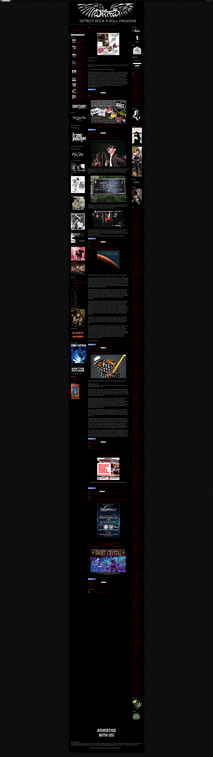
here (124, 745)
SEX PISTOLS (136, 527)
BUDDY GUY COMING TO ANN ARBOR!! (99, 352)
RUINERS (135, 488)
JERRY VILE (136, 393)
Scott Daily (135, 559)
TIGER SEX (135, 591)
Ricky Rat (135, 497)
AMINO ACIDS (136, 232)
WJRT (134, 660)
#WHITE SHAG (136, 221)
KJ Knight (135, 410)
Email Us (84, 24)
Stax (134, 565)
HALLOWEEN (136, 381)
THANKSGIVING (106, 583)
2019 (73, 294)
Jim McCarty (136, 404)
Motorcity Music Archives (136, 95)
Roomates (135, 517)
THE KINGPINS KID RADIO (95, 448)
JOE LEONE (97, 134)
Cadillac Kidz (136, 280)
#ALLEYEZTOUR (136, 210)
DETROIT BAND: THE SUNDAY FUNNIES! (80, 78)
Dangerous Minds (137, 79)
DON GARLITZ (136, 313)
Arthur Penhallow (136, 244)
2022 (73, 278)
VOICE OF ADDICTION (135, 650)
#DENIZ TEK (136, 215)
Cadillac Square (136, 281)
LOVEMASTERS (111, 243)
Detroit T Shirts (136, 329)
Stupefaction (135, 104)
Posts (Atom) (96, 589)
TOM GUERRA (136, 597)
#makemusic (136, 224)
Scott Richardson (136, 562)
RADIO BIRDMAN (137, 448)
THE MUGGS (136, 585)
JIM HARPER (136, 395)
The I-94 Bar (135, 105)
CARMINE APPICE (137, 270)
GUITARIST (102, 443)
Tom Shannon (136, 635)
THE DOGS (135, 581)
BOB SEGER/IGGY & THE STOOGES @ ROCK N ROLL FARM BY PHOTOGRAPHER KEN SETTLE (78, 64)
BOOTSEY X (93, 243)
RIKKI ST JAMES (137, 458)
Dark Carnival (136, 321)
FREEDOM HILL (136, 358)
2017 (73, 297)
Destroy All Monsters (137, 324)
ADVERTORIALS (136, 229)
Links (88, 24)
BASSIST (135, 245)
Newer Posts (91, 586)
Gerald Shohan (99, 243)
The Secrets (135, 627)
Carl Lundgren (136, 285)
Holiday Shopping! (75, 379)
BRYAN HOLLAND (137, 253)
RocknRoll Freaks (137, 100)
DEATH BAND (136, 299)
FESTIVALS (135, 346)
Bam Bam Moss (136, 256)
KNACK (134, 412)
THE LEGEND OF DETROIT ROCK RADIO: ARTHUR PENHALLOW (80, 91)
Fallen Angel (135, 360)
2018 (73, 296)
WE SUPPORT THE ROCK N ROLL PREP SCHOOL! (102, 97)
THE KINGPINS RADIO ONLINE (108, 454)
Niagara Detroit (136, 437)
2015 (73, 301)
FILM (134, 349)
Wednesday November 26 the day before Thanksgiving (108, 546)
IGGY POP (135, 387)
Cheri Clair (135, 288)
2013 (73, 305)
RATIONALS (135, 450)
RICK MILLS (135, 454)
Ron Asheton (136, 516)
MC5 (134, 427)
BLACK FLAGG (136, 248)
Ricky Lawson (136, 496)
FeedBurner (137, 69)
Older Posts (126, 586)
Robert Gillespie (136, 502)
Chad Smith (135, 286)
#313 (134, 208)
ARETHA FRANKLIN (137, 234)
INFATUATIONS (136, 389)
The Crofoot (135, 613)
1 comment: (95, 491)
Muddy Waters (136, 434)
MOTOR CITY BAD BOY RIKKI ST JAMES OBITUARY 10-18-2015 (80, 73)
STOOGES (135, 549)
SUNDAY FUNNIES (137, 551)
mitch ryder (135, 679)
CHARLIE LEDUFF (137, 273)
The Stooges (135, 633)
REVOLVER (135, 453)
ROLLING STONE (137, 476)
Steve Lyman (136, 569)
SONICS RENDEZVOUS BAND (136, 531)
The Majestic (136, 621)
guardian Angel (136, 672)
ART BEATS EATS (137, 236)
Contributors (112, 24)
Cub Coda (135, 297)
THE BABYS (135, 578)
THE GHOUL (136, 583)
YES (134, 663)
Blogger (121, 748)
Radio (134, 491)
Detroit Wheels (136, 330)
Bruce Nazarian (136, 269)
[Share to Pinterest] (105, 92)
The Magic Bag (136, 619)
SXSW (134, 554)
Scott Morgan (136, 561)
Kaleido (134, 413)
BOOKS (135, 250)
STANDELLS (136, 540)
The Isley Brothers (137, 616)
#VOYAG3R (135, 220)
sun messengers (136, 687)
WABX (134, 653)
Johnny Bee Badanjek (135, 88)
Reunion (135, 493)
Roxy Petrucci (136, 519)
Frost (134, 365)
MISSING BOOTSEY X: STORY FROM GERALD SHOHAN (104, 137)
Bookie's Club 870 (137, 77)
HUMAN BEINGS (136, 384)
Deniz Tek (135, 80)
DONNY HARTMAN (137, 315)
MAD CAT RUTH (136, 422)
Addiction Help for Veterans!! (137, 75)
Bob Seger (135, 264)
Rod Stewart (135, 514)
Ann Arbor (93, 443)
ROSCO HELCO (136, 479)
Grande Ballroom (136, 377)
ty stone (135, 692)
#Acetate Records (137, 212)
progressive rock (136, 680)
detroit (134, 668)
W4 (134, 652)
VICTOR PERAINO (137, 640)
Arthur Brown (136, 242)
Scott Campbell (136, 557)
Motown (134, 430)
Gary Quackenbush (137, 374)
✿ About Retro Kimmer (137, 122)
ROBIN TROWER (137, 466)
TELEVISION (136, 577)
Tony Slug (135, 636)
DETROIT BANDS (137, 305)
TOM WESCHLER (137, 599)
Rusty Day (135, 522)
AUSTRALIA (135, 237)
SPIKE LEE (135, 534)
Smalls (134, 564)
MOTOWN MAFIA (91, 494)
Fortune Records (136, 361)
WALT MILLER (136, 655)
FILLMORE (135, 347)
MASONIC (135, 426)
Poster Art (135, 443)
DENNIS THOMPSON (136, 303)
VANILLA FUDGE (136, 638)
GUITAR (92, 349)
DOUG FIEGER (136, 316)
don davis (135, 671)
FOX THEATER (136, 352)
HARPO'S (135, 382)
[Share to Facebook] (104, 92)
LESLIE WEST (136, 421)
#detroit (134, 223)
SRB (134, 535)
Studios (134, 570)
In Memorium (99, 24)
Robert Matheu (136, 503)
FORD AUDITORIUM (137, 351)
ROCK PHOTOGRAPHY (136, 470)
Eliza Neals (135, 344)
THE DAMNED (136, 580)
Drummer (135, 335)
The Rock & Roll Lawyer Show (136, 623)
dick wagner (135, 669)
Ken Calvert (135, 415)
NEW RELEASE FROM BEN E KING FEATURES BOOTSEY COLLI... (78, 283)
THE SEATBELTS (137, 588)
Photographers (105, 24)
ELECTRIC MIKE (136, 338)
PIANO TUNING (136, 440)
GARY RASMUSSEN (137, 369)
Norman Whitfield (136, 438)
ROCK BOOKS (136, 467)
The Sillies (135, 630)
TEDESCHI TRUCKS (137, 575)
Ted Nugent (135, 610)
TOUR (134, 607)
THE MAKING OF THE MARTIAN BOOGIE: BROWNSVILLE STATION (80, 56)
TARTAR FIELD (136, 573)
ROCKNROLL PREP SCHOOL (106, 134)
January (75, 288)
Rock (134, 508)
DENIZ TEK (135, 300)
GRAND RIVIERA (137, 371)
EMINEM (135, 339)
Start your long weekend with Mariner (108, 543)
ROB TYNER (136, 464)
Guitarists (96, 349)
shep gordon (135, 685)
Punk (134, 446)
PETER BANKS (108, 349)
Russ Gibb (135, 520)
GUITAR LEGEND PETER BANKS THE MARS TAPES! (103, 248)
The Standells (136, 632)
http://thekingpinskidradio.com (108, 481)
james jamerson (136, 676)
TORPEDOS (135, 605)
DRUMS (135, 318)
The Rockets (136, 625)
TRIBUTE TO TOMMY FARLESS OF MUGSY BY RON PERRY (81, 41)
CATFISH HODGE (137, 272)
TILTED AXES (136, 593)
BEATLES (135, 247)
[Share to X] (103, 92)
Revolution (135, 494)
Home (71, 24)
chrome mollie (136, 666)
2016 (73, 299)
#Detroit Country (136, 218)
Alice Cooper (136, 239)
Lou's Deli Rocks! (137, 90)
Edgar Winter (136, 343)
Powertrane (135, 445)
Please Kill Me (136, 97)
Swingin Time (136, 572)
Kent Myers (135, 419)
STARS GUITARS (137, 542)
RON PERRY (136, 477)
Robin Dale (135, 505)
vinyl (134, 695)
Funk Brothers (136, 366)
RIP (134, 461)
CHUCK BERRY (136, 277)
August (75, 280)
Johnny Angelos (136, 406)
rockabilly (135, 682)
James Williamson (137, 401)
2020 (73, 292)
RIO (134, 459)
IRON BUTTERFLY (137, 390)
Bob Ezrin (135, 262)
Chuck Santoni (136, 294)
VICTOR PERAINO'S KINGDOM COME (137, 642)
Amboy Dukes (136, 240)
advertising (135, 664)
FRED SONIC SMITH (136, 356)
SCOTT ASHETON (137, 524)
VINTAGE (135, 647)
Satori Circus (136, 556)
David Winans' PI (136, 323)
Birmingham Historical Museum (137, 260)
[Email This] (101, 92)
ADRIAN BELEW (136, 228)
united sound (136, 693)
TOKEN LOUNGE (113, 583)
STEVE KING (136, 543)
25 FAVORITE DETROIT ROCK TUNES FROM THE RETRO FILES (80, 98)
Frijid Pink (135, 363)
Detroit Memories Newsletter (76, 378)
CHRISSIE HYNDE (137, 275)
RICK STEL (135, 456)
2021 (73, 290)
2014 (73, 303)
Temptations (135, 611)
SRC (134, 537)
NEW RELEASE (102, 349)
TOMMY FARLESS (137, 601)
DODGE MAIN (136, 312)
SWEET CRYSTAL (99, 583)
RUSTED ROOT (136, 489)
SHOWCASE (136, 528)
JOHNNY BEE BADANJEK (136, 399)
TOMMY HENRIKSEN (136, 603)
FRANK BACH (136, 354)
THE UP (135, 589)
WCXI (134, 656)
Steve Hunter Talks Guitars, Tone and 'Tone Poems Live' (103, 29)
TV (133, 608)
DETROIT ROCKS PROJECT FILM (137, 310)
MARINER (93, 583)
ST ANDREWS (136, 539)
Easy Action (135, 341)
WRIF (134, 661)
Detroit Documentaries (136, 327)
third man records (137, 690)
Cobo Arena (135, 295)
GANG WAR (135, 368)
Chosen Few (135, 289)
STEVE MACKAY (136, 545)
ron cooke (135, 684)
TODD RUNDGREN (137, 594)
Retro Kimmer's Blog (137, 99)
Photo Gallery (93, 24)
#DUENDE (135, 216)
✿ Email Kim (137, 124)
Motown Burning (136, 432)
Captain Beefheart (137, 283)
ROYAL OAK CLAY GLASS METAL (137, 483)
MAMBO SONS (136, 424)
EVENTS (93, 134)
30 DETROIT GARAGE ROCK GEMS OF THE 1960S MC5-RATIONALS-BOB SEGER (78, 48)
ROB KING (135, 462)
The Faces (135, 615)
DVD (134, 320)
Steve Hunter (136, 102)
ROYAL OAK (135, 481)
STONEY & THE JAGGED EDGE (136, 548)
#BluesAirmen (136, 213)
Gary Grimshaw (136, 373)
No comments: (96, 92)
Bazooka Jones (136, 258)
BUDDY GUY (97, 443)
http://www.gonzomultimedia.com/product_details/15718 (101, 341)
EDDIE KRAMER (136, 336)
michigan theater (136, 677)
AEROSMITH (136, 231)
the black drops (136, 688)
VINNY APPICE (136, 646)
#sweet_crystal (136, 226)
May (74, 286)
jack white (135, 674)
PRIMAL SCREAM (137, 442)
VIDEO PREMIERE (137, 644)
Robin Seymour (136, 506)
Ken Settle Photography (135, 417)
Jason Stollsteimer (137, 403)
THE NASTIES (136, 586)
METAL (134, 429)
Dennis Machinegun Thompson (137, 83)
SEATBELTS (135, 525)
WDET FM (135, 658)
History (134, 385)
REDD (134, 451)
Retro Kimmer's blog (77, 24)
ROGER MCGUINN (137, 474)
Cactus (134, 278)
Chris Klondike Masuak (136, 292)
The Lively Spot (136, 618)
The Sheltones (136, 628)
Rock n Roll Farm (137, 512)
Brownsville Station (137, 267)
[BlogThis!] (102, 92)
